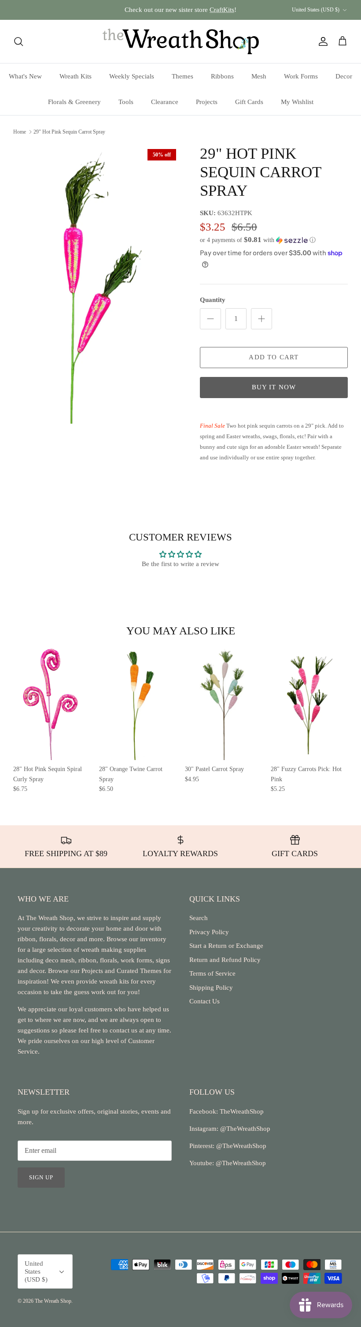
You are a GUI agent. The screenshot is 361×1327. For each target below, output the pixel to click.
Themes (182, 76)
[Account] (321, 41)
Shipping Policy (211, 987)
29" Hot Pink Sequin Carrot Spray (69, 132)
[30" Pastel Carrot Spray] (223, 702)
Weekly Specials (131, 76)
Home (19, 132)
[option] (96, 284)
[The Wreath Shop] (181, 41)
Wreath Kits (75, 76)
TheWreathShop (242, 1111)
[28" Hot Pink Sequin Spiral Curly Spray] (51, 702)
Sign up (41, 1177)
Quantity (212, 299)
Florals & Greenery (74, 101)
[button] (258, 240)
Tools (125, 101)
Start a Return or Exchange (226, 945)
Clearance (164, 101)
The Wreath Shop (53, 1301)
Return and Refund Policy (225, 959)
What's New (25, 76)
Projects (206, 101)
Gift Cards (249, 101)
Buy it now (274, 387)
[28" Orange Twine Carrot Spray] (137, 702)
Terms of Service (212, 973)
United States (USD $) (315, 10)
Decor (343, 76)
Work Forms (301, 76)
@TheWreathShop (240, 1145)
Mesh (258, 76)
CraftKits (222, 9)
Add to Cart (273, 357)
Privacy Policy (209, 932)
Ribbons (222, 76)
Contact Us (204, 1001)
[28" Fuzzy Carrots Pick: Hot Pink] (309, 702)
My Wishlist (297, 101)
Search (198, 917)
